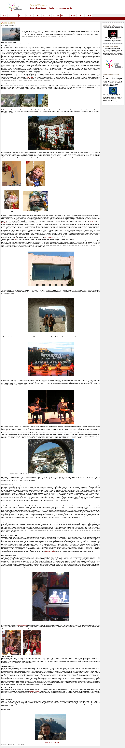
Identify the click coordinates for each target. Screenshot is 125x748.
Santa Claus (93, 221)
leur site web (13, 229)
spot (87, 74)
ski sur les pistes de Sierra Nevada (31, 694)
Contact (88, 16)
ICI (121, 48)
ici (15, 239)
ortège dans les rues (50, 551)
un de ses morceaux (49, 237)
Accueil (3, 16)
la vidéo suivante (22, 625)
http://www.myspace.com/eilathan (51, 742)
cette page (52, 432)
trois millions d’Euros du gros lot (54, 498)
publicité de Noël (30, 77)
